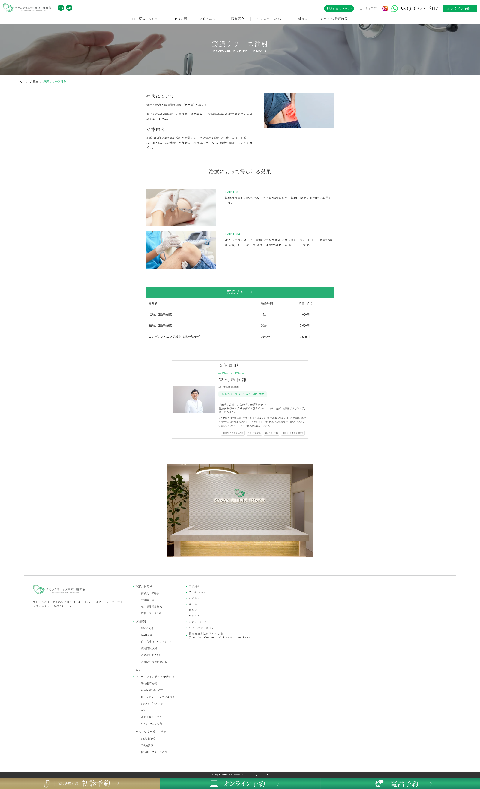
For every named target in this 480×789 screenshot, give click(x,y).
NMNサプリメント (152, 704)
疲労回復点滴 (149, 648)
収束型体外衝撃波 (151, 607)
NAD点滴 (146, 635)
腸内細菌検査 (149, 684)
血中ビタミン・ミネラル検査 (158, 697)
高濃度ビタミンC (151, 655)
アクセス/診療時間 (334, 19)
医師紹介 (237, 19)
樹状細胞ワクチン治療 (154, 752)
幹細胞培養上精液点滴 (154, 662)
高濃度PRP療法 (150, 593)
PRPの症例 (178, 19)
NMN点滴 (147, 628)
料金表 (303, 19)
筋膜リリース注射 (151, 613)
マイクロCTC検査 (151, 724)
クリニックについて (271, 19)
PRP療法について (145, 19)
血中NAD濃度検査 (152, 690)
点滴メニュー (209, 19)
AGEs (144, 710)
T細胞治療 (147, 745)
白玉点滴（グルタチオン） (156, 642)
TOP (21, 81)
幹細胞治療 (147, 600)
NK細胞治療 (148, 739)
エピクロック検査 (151, 717)
